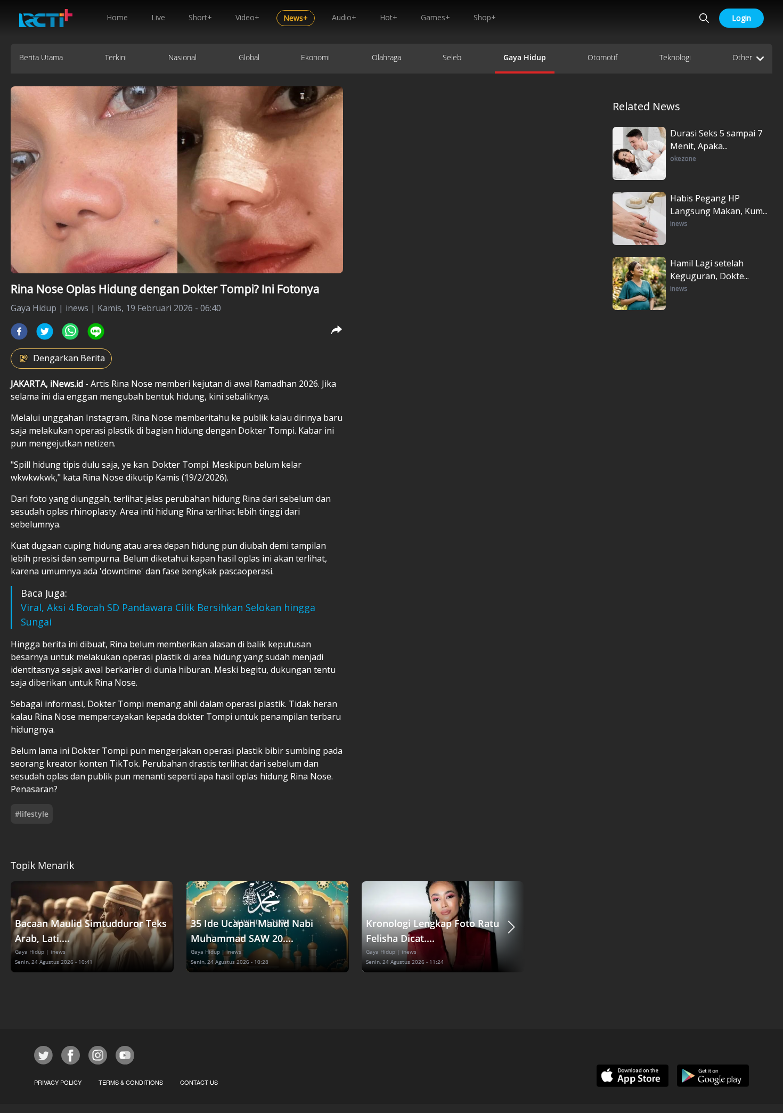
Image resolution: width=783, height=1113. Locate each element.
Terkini (116, 57)
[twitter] (44, 331)
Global (249, 57)
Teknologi (675, 57)
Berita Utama (41, 57)
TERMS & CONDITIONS (131, 1082)
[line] (95, 331)
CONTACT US (199, 1082)
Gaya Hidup (524, 57)
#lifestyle (31, 814)
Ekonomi (315, 57)
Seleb (452, 57)
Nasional (182, 57)
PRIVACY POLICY (57, 1082)
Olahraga (386, 57)
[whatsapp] (70, 331)
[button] (511, 926)
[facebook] (19, 331)
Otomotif (602, 57)
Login (741, 18)
